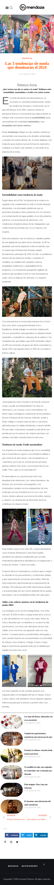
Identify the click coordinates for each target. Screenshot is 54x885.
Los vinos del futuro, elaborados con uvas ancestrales (38, 718)
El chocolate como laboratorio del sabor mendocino (37, 803)
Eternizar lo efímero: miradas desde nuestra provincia (38, 752)
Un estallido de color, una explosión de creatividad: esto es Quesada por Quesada (38, 770)
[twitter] (17, 842)
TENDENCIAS (27, 58)
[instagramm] (11, 842)
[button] (7, 7)
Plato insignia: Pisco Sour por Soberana (35, 786)
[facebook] (5, 842)
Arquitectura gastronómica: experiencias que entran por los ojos (38, 735)
